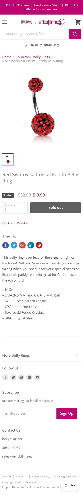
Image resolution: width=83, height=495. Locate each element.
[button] (15, 223)
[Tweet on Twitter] (14, 245)
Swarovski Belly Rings (33, 57)
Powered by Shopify (52, 487)
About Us (21, 476)
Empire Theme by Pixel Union (20, 487)
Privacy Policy (40, 476)
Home (7, 57)
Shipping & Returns (66, 476)
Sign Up (66, 413)
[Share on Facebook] (5, 245)
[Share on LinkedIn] (30, 245)
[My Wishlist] (62, 22)
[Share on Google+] (22, 245)
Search (6, 476)
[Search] (75, 34)
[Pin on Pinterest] (39, 245)
